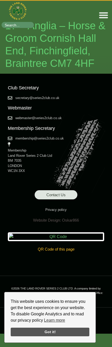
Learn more (54, 320)
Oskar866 (70, 220)
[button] (103, 15)
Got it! (50, 332)
